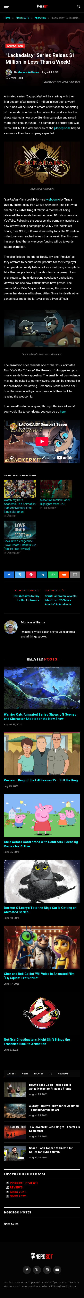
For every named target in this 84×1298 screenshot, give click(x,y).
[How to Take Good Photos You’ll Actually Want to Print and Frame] (15, 1089)
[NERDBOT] (42, 6)
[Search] (78, 6)
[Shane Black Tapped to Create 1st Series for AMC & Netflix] (15, 1153)
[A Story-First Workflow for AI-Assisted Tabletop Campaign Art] (15, 1111)
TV (50, 1073)
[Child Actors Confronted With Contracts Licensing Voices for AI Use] (42, 815)
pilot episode (62, 128)
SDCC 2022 (18, 1196)
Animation (15, 46)
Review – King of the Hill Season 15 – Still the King (41, 780)
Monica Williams (28, 72)
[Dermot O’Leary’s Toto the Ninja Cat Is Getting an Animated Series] (42, 881)
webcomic (53, 199)
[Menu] (6, 6)
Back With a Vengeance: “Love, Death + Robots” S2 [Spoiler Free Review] (20, 544)
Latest (11, 1073)
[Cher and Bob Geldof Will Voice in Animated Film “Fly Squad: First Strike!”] (42, 947)
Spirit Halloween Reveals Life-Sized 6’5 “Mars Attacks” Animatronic (61, 600)
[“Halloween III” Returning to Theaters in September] (15, 1132)
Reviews (63, 1073)
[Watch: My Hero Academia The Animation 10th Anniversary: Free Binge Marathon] (20, 489)
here (63, 411)
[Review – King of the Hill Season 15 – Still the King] (42, 753)
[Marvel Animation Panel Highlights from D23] (56, 489)
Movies (39, 1073)
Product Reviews (24, 1183)
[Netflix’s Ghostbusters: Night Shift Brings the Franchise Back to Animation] (42, 1013)
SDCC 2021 (18, 1192)
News (25, 1073)
